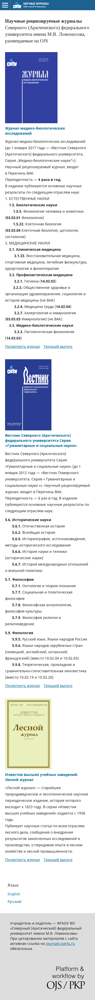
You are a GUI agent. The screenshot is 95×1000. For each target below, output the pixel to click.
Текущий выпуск (58, 346)
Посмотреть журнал (22, 346)
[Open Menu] (5, 5)
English (14, 894)
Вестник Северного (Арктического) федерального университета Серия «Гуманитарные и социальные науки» (41, 440)
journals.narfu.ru (60, 943)
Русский (14, 901)
